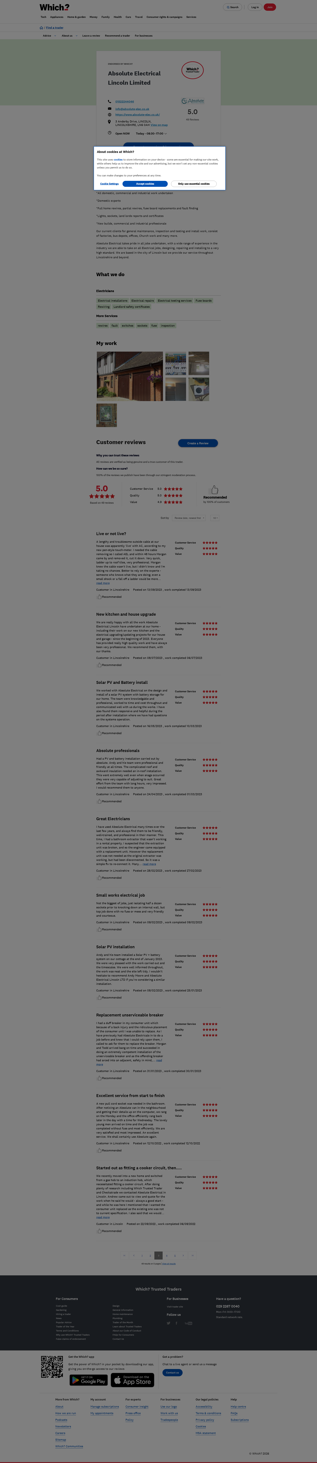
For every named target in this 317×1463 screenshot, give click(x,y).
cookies (118, 159)
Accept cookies (145, 183)
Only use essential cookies (194, 183)
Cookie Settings (109, 183)
